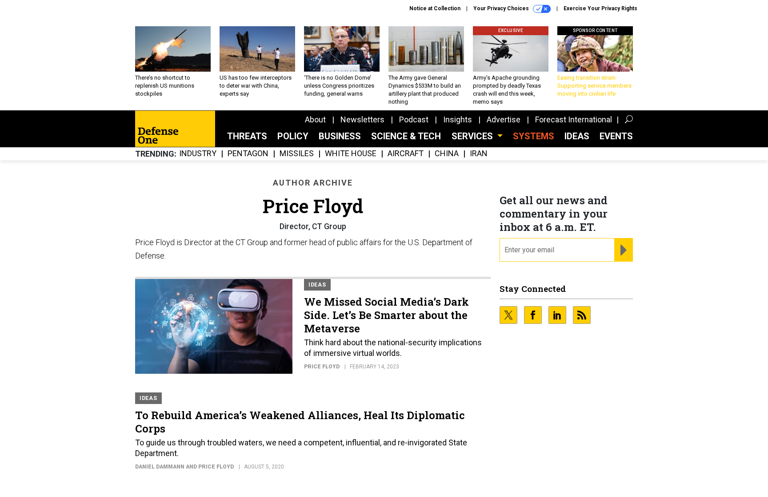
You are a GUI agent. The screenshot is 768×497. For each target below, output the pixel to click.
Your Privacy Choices (501, 8)
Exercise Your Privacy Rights (600, 8)
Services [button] (473, 136)
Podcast (413, 119)
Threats (247, 136)
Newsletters (362, 119)
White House (350, 154)
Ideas (576, 136)
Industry (197, 154)
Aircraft (406, 154)
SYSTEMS (533, 136)
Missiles (297, 154)
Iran (479, 154)
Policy (292, 136)
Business (340, 136)
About (315, 119)
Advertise (503, 119)
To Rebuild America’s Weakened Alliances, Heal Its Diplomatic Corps (300, 422)
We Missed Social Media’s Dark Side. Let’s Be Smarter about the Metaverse (386, 315)
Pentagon (248, 154)
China (447, 154)
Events (616, 136)
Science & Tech (406, 136)
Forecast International (573, 119)
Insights (457, 119)
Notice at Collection (434, 8)
